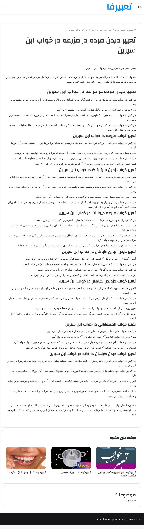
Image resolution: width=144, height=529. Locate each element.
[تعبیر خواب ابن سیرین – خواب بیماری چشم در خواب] (116, 458)
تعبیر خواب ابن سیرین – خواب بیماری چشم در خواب (117, 474)
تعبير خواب (119, 29)
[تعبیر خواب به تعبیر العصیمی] (71, 458)
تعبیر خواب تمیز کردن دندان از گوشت (27, 472)
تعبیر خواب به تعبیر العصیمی (76, 472)
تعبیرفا (130, 29)
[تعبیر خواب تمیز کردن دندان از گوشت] (26, 458)
